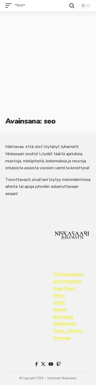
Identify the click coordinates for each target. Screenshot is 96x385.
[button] (9, 5)
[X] (43, 364)
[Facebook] (36, 364)
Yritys (59, 295)
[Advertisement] (48, 60)
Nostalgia (63, 317)
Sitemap (62, 338)
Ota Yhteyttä (67, 281)
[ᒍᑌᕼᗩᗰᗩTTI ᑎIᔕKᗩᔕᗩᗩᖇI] (20, 5)
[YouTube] (51, 364)
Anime (59, 309)
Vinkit (59, 303)
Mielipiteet (65, 324)
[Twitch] (58, 364)
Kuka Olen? (64, 288)
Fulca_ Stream (68, 331)
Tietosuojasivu (68, 274)
